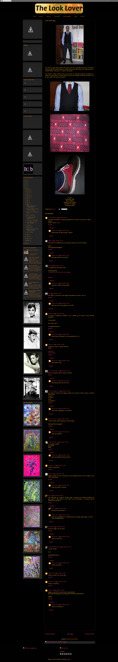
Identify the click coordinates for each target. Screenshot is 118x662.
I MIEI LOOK (48, 16)
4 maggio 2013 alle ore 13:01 (60, 465)
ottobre (28, 194)
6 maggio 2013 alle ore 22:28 (59, 527)
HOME (35, 16)
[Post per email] (59, 209)
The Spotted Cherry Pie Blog (54, 272)
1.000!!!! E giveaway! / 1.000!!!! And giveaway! (34, 291)
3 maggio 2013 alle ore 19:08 (64, 391)
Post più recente (50, 634)
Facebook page (51, 353)
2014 (26, 186)
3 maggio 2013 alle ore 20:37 (63, 419)
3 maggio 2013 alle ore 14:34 (57, 241)
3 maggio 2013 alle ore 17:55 (58, 313)
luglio (27, 200)
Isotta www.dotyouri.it (53, 391)
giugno (27, 202)
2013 (26, 188)
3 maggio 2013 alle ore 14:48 (63, 230)
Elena (49, 265)
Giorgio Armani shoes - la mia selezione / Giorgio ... (32, 229)
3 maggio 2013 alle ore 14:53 (57, 265)
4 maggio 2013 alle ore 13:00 (63, 408)
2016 (26, 182)
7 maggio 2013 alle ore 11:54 (60, 573)
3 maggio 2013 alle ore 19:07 (64, 371)
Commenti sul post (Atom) (72, 639)
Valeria (49, 241)
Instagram (68, 272)
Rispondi (50, 225)
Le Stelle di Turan (52, 442)
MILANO (75, 16)
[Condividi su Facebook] (65, 209)
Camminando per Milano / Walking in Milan (31, 217)
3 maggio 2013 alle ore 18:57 (58, 344)
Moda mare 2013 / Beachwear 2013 (32, 212)
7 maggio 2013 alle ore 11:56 (63, 563)
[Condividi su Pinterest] (66, 209)
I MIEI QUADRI (57, 16)
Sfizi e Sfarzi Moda (53, 371)
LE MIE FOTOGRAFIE (67, 16)
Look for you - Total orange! (31, 220)
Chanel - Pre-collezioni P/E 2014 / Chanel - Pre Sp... (32, 209)
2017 (26, 180)
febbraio (28, 238)
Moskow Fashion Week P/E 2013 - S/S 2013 (31, 222)
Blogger (68, 659)
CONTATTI (82, 16)
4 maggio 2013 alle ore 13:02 (63, 455)
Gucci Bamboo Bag (33, 274)
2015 (26, 184)
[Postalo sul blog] (63, 209)
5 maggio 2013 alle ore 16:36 (57, 495)
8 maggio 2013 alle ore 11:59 (58, 590)
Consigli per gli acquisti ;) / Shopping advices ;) (31, 206)
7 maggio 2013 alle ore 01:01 (65, 547)
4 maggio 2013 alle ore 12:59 (63, 360)
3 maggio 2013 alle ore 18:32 (63, 303)
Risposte (52, 228)
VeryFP (58, 223)
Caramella (50, 527)
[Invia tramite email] (62, 209)
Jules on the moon (52, 419)
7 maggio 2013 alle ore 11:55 (63, 515)
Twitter (63, 272)
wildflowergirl (50, 351)
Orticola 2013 (28, 225)
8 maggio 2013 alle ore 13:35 (63, 604)
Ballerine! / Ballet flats (30, 215)
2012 (26, 243)
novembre (28, 192)
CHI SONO (41, 16)
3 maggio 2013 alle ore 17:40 (55, 293)
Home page (70, 634)
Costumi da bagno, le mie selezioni (34, 283)
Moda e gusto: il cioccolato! (34, 257)
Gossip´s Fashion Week (53, 547)
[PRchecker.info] (64, 648)
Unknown (54, 209)
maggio (27, 204)
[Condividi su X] (64, 209)
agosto (27, 198)
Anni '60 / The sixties (33, 265)
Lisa (49, 495)
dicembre (28, 190)
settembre (28, 196)
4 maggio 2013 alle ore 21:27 (58, 474)
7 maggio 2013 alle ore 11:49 (63, 485)
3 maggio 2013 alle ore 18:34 (63, 334)
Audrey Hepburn (29, 227)
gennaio (28, 240)
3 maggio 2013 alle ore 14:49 (63, 255)
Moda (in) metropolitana (33, 250)
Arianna (50, 474)
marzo (27, 236)
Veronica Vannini (51, 217)
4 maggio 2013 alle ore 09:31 (62, 442)
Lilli (48, 293)
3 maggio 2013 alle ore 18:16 (63, 283)
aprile (27, 234)
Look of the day (29, 232)
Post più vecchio (89, 634)
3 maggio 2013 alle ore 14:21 (61, 217)
